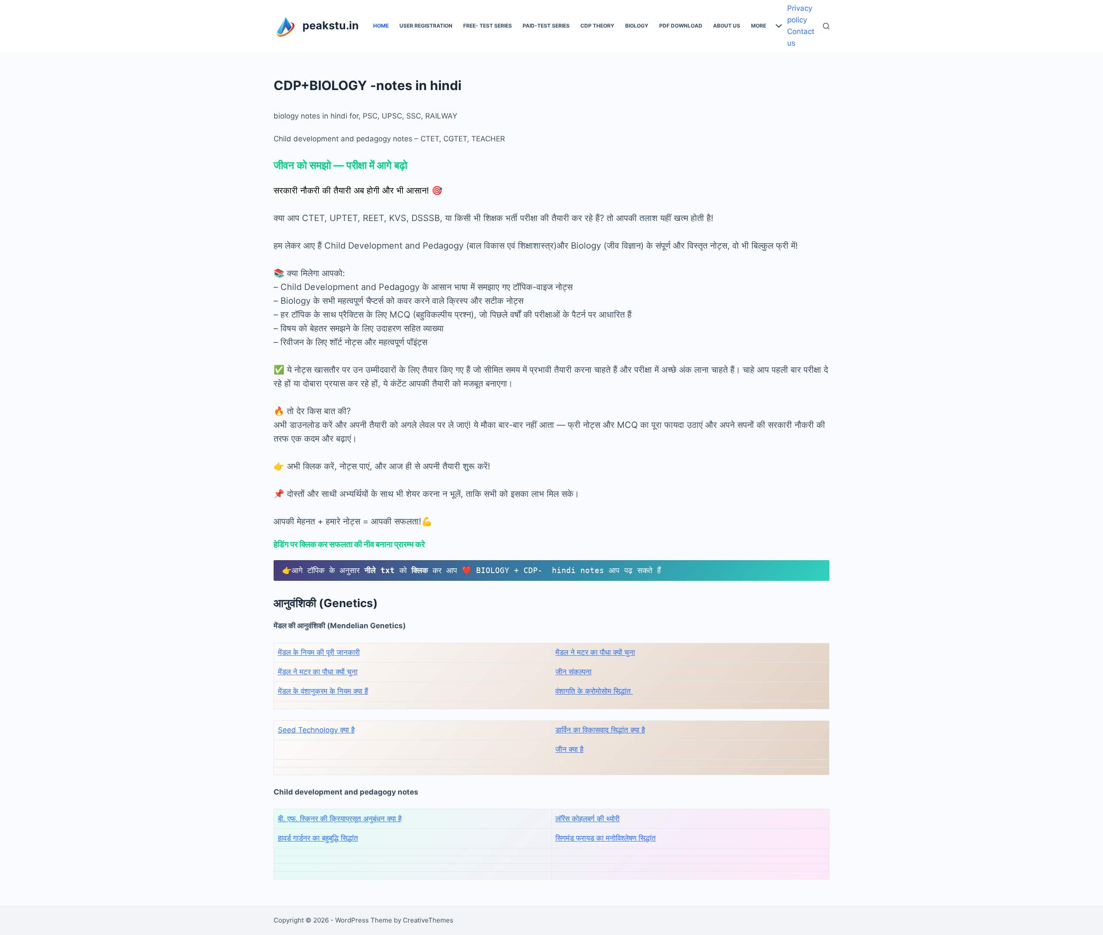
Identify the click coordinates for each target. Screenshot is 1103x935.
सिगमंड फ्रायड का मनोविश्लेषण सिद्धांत (605, 838)
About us (726, 25)
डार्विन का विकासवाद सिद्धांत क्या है (600, 730)
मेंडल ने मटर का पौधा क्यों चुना (595, 652)
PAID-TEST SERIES (546, 25)
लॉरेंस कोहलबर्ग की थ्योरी (587, 818)
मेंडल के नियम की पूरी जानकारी (319, 652)
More (758, 25)
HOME (381, 25)
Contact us (800, 37)
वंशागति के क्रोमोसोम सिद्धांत (594, 691)
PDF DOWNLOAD (680, 25)
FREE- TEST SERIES (487, 25)
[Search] (826, 26)
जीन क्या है (569, 749)
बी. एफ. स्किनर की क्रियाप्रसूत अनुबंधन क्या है (340, 818)
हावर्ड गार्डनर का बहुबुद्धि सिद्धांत (318, 838)
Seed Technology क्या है (316, 730)
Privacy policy (799, 14)
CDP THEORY (597, 25)
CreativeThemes (428, 920)
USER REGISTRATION (425, 25)
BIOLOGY (636, 25)
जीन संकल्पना (573, 671)
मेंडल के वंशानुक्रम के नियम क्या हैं (323, 691)
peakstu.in (330, 25)
